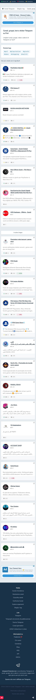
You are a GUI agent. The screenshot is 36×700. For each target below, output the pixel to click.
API (18, 654)
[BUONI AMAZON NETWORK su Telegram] (34, 105)
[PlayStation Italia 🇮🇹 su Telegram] (34, 65)
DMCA (18, 657)
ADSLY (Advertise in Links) (18, 629)
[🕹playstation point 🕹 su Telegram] (34, 544)
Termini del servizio (18, 694)
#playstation (15, 51)
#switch (24, 54)
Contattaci (18, 644)
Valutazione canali (18, 594)
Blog (18, 647)
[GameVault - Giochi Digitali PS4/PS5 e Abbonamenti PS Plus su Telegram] (34, 147)
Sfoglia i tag (21, 9)
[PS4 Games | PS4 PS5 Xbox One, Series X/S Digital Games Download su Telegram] (34, 299)
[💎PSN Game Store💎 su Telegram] (34, 320)
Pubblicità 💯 (18, 637)
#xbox (6, 54)
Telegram (18, 616)
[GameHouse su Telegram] (34, 463)
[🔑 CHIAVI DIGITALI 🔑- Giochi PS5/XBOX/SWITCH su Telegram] (34, 126)
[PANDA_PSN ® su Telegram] (34, 382)
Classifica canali (18, 598)
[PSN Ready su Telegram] (34, 258)
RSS (18, 650)
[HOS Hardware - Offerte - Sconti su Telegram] (34, 209)
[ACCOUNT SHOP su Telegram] (34, 443)
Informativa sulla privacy (18, 691)
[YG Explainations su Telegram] (34, 422)
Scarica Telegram (18, 622)
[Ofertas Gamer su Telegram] (34, 483)
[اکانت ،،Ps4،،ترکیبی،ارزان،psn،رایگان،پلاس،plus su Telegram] (34, 340)
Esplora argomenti (18, 604)
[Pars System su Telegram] (34, 503)
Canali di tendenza (18, 591)
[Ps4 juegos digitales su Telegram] (34, 278)
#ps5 (6, 51)
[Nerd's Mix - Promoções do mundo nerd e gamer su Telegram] (34, 361)
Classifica (13, 1)
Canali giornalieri (18, 626)
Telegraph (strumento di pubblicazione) (18, 619)
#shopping (15, 54)
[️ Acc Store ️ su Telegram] (34, 402)
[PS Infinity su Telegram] (34, 524)
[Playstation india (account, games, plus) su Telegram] (34, 237)
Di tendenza (21, 1)
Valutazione (30, 1)
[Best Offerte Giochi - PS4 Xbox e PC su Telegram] (34, 168)
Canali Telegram (9, 9)
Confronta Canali (18, 601)
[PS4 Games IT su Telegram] (34, 85)
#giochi (26, 51)
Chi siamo (18, 640)
